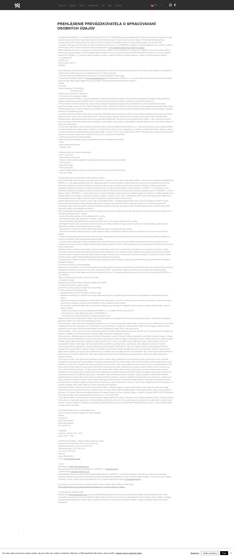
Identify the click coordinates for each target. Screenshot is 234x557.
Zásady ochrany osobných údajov (129, 553)
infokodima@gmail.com (148, 45)
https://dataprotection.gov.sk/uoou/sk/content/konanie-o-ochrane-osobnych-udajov (92, 487)
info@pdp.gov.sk (111, 469)
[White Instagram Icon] (170, 5)
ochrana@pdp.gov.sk (132, 479)
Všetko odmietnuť (210, 553)
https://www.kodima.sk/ (95, 78)
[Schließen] (231, 553)
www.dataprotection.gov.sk (89, 395)
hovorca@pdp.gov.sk (72, 459)
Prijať (224, 553)
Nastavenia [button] (194, 553)
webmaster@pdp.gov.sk (80, 471)
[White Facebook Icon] (175, 5)
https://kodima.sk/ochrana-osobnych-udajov (126, 47)
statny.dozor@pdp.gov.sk (79, 466)
